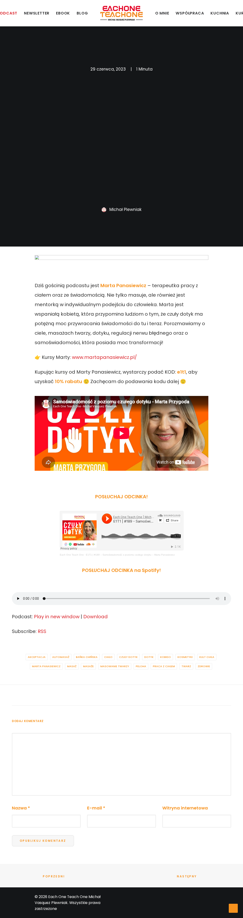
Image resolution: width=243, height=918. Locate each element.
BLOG (82, 13)
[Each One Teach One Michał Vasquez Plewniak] (121, 13)
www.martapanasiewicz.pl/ (104, 357)
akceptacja (37, 657)
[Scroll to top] (233, 908)
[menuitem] (37, 13)
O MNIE (162, 13)
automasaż (60, 657)
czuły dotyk (128, 657)
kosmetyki (185, 657)
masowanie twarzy (114, 666)
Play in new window (56, 616)
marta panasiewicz (46, 666)
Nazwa (21, 808)
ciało (108, 657)
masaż (71, 666)
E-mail (96, 808)
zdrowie (204, 666)
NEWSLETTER (36, 13)
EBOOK (63, 13)
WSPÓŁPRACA (190, 13)
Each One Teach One (72, 554)
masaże (88, 666)
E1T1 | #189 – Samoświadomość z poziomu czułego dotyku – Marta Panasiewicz (130, 554)
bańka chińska (87, 657)
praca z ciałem (164, 666)
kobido (165, 657)
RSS (42, 631)
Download (95, 616)
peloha (141, 666)
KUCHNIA (219, 13)
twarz (186, 666)
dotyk (149, 657)
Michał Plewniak (125, 209)
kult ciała (206, 657)
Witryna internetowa (185, 808)
